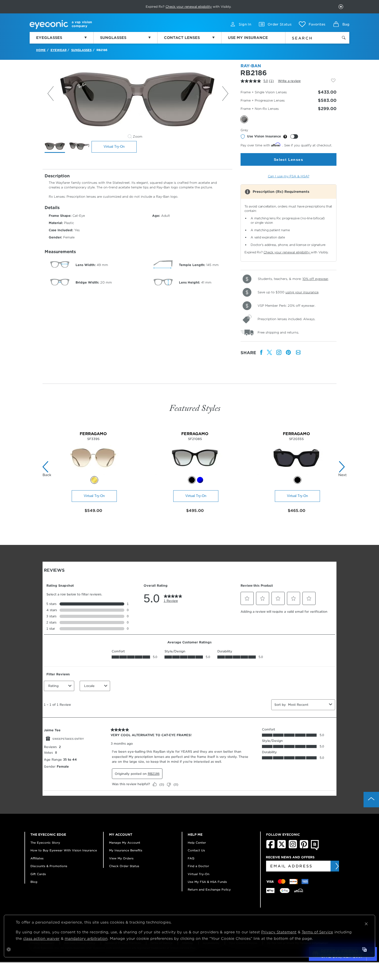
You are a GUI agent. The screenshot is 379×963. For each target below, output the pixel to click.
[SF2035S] (296, 473)
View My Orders (121, 858)
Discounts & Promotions (48, 866)
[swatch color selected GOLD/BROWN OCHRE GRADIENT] (94, 480)
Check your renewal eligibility (287, 252)
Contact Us (196, 850)
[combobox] (308, 37)
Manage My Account (124, 842)
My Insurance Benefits (125, 850)
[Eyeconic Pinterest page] (304, 847)
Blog (33, 882)
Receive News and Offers (290, 857)
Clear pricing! (163, 7)
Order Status (280, 24)
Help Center (197, 842)
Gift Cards (38, 874)
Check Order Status (124, 866)
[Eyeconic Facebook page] (270, 847)
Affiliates (37, 858)
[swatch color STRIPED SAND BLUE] (200, 480)
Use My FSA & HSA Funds (207, 882)
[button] (312, 24)
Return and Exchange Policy (209, 889)
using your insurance (301, 292)
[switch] (294, 136)
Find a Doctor (198, 866)
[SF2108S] (194, 473)
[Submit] (337, 866)
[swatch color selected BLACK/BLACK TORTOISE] (297, 480)
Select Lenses (288, 159)
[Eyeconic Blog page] (315, 849)
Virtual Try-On (114, 146)
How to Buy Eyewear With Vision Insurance (63, 850)
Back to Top (371, 799)
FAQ (191, 858)
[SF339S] (93, 473)
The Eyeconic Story (45, 842)
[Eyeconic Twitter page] (281, 847)
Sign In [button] (245, 24)
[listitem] (261, 353)
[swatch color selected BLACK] (192, 480)
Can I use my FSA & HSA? (288, 176)
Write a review (289, 81)
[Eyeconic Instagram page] (293, 847)
